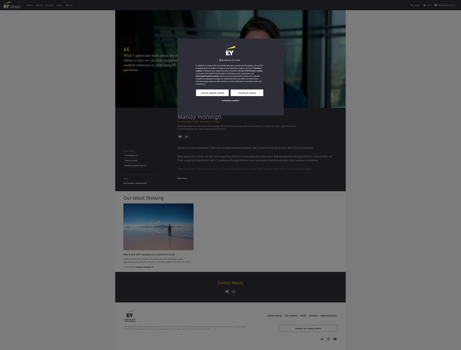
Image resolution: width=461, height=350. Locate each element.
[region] (230, 77)
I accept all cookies (247, 92)
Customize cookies (230, 100)
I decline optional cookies (212, 92)
